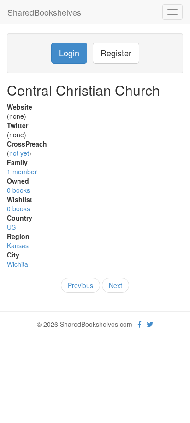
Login (69, 53)
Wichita (17, 264)
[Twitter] (150, 324)
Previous (80, 285)
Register (116, 53)
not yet (19, 153)
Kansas (18, 245)
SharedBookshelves (44, 12)
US (11, 227)
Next (115, 285)
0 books (18, 190)
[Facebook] (139, 324)
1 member (22, 171)
